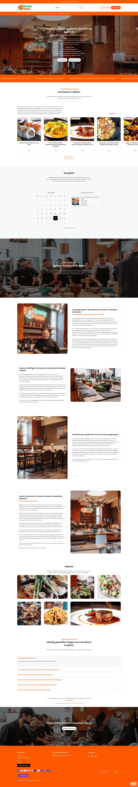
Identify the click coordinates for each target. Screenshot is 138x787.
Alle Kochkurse (20, 13)
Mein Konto (68, 13)
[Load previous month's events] (37, 193)
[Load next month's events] (65, 193)
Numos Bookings (71, 227)
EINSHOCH (37, 780)
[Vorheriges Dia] (48, 1)
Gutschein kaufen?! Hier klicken (69, 1)
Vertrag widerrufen (24, 765)
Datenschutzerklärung (23, 757)
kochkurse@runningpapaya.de (63, 755)
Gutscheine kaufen (75, 60)
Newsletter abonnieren (69, 728)
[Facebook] (92, 756)
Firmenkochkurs (40, 13)
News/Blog (60, 13)
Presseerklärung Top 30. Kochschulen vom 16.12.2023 (69, 703)
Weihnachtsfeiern (30, 13)
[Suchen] (81, 7)
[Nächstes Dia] (89, 1)
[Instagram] (89, 756)
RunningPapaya (24, 780)
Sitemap (19, 762)
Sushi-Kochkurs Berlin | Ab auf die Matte (90, 198)
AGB (18, 760)
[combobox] (67, 7)
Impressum (20, 755)
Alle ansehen (69, 157)
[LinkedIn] (96, 756)
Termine (48, 13)
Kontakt (54, 13)
